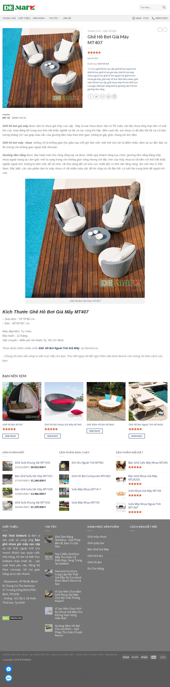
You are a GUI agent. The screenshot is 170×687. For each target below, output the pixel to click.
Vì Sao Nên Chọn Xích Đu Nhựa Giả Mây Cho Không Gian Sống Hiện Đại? (69, 613)
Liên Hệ (67, 18)
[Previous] (2, 413)
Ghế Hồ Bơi (109, 31)
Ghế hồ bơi (92, 72)
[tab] (6, 117)
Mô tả (6, 117)
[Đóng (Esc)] (3, 667)
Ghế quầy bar (95, 543)
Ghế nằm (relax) (125, 79)
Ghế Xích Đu (95, 556)
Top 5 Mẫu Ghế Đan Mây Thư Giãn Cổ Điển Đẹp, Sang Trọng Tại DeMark (68, 558)
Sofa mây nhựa (96, 536)
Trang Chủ (9, 18)
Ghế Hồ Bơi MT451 (12, 424)
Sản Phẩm (38, 18)
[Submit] (164, 7)
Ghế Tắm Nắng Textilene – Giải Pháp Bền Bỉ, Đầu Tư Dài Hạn (68, 541)
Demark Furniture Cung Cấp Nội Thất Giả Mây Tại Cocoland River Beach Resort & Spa (68, 578)
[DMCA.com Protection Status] (12, 618)
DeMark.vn (111, 654)
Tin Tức (53, 18)
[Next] (167, 413)
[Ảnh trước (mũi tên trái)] (3, 681)
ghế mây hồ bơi (109, 79)
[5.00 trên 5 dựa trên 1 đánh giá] (113, 52)
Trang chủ (94, 31)
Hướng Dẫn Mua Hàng (15, 654)
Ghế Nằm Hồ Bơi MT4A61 (101, 424)
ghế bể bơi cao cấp (105, 68)
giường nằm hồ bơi (127, 85)
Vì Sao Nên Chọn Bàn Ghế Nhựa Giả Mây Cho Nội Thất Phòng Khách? (68, 596)
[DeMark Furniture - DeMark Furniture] (19, 7)
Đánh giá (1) (19, 117)
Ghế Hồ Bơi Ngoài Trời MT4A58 (146, 424)
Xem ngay (10, 436)
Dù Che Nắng (95, 568)
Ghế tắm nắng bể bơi (107, 85)
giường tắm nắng (95, 89)
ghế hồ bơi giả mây (108, 72)
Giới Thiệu (24, 18)
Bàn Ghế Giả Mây (98, 549)
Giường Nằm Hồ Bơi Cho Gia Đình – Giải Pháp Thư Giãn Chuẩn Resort (68, 630)
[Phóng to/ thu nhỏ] (12, 667)
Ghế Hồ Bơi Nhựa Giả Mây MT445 (63, 424)
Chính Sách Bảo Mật (62, 654)
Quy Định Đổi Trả (39, 654)
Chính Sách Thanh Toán (89, 654)
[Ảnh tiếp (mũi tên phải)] (12, 681)
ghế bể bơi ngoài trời (125, 68)
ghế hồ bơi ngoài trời (114, 75)
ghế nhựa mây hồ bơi (117, 82)
